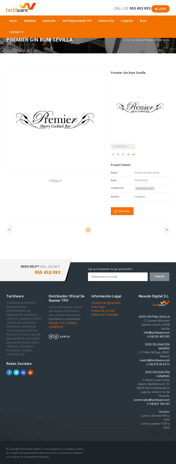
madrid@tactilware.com (155, 360)
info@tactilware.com (157, 332)
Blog (143, 21)
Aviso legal (98, 307)
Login (161, 8)
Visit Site (123, 211)
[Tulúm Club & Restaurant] (9, 230)
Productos (106, 21)
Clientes (127, 21)
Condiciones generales (105, 303)
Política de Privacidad (104, 315)
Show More (121, 146)
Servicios (49, 21)
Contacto (16, 32)
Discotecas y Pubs (145, 188)
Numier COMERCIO (63, 325)
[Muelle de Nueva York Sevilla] (167, 230)
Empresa (30, 21)
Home (127, 39)
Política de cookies (103, 311)
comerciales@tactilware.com (152, 400)
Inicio (13, 21)
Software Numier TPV (77, 21)
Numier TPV (57, 323)
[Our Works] (88, 231)
